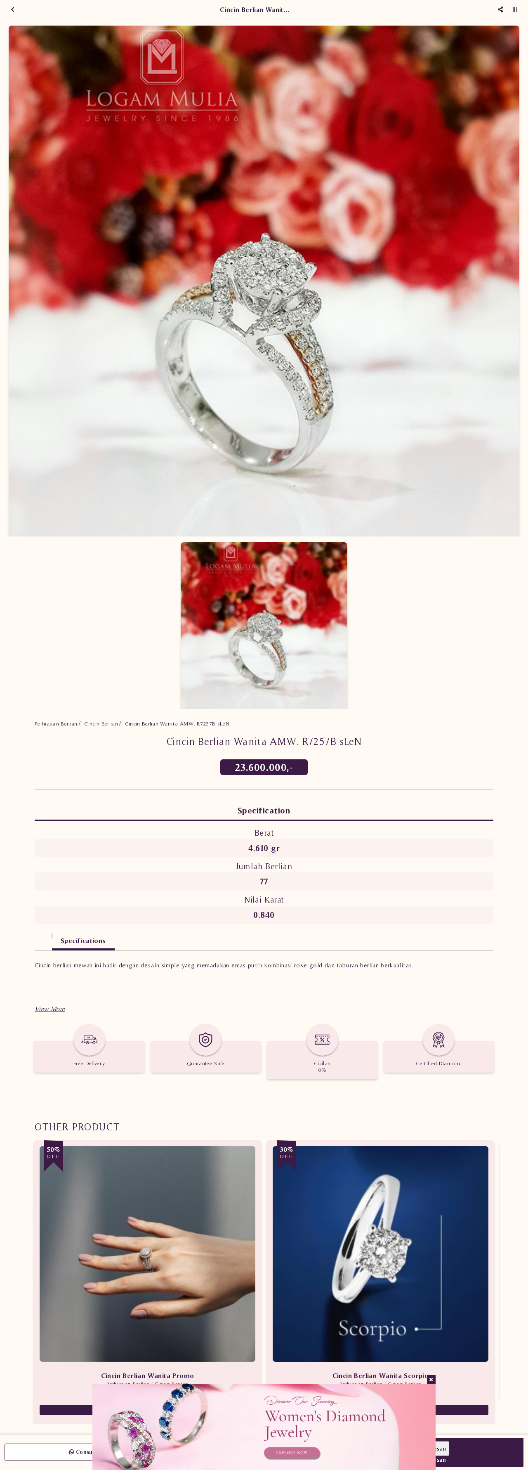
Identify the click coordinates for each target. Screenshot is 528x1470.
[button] (50, 1008)
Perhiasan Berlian (56, 724)
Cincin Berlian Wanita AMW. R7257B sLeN (177, 724)
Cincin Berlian (101, 724)
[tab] (43, 937)
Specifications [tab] (83, 940)
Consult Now (92, 1452)
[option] (264, 281)
